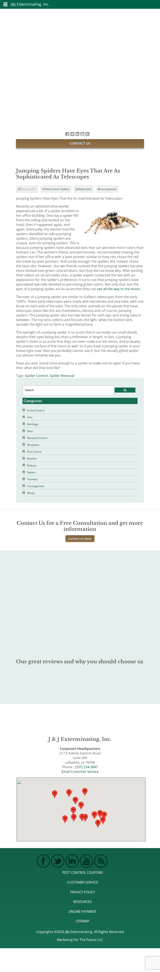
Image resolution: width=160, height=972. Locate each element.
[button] (85, 817)
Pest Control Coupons (82, 872)
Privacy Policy (82, 892)
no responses (108, 189)
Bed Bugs (32, 424)
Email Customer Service (80, 771)
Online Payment (82, 911)
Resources (82, 901)
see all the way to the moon (118, 289)
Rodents (31, 465)
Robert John (84, 189)
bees (30, 431)
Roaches (32, 458)
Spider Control (36, 375)
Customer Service (82, 882)
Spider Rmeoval (62, 375)
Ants (29, 417)
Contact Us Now (80, 539)
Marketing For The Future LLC (80, 939)
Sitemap (82, 921)
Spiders (65, 189)
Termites (32, 479)
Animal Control (35, 410)
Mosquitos (33, 445)
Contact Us (80, 143)
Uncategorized (35, 486)
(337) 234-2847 (86, 767)
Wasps (31, 493)
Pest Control (52, 189)
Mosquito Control (37, 438)
